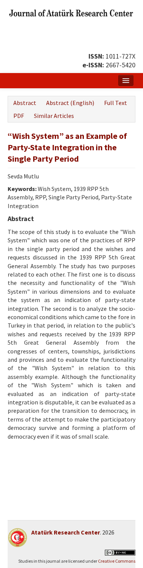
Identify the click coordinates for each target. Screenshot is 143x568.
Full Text (115, 103)
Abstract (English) (70, 103)
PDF (18, 115)
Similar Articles (54, 115)
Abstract (24, 103)
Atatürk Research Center (65, 532)
